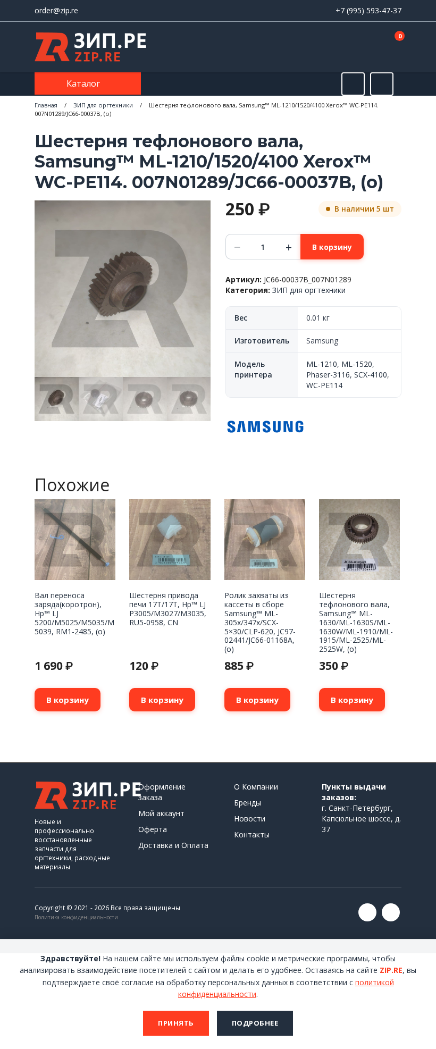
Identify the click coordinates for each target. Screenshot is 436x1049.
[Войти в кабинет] (355, 48)
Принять (176, 1023)
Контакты (252, 834)
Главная (46, 105)
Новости (249, 818)
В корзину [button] (67, 699)
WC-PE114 (324, 385)
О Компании (256, 787)
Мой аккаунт (161, 813)
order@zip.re (56, 10)
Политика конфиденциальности (76, 917)
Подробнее (255, 1023)
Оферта (152, 829)
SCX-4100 (370, 375)
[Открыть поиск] (353, 84)
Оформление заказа (162, 792)
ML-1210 (321, 364)
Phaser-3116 (328, 375)
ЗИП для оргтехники (103, 105)
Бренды (247, 803)
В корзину (332, 247)
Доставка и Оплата (173, 845)
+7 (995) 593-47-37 (368, 10)
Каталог (84, 83)
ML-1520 (356, 364)
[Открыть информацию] (381, 84)
